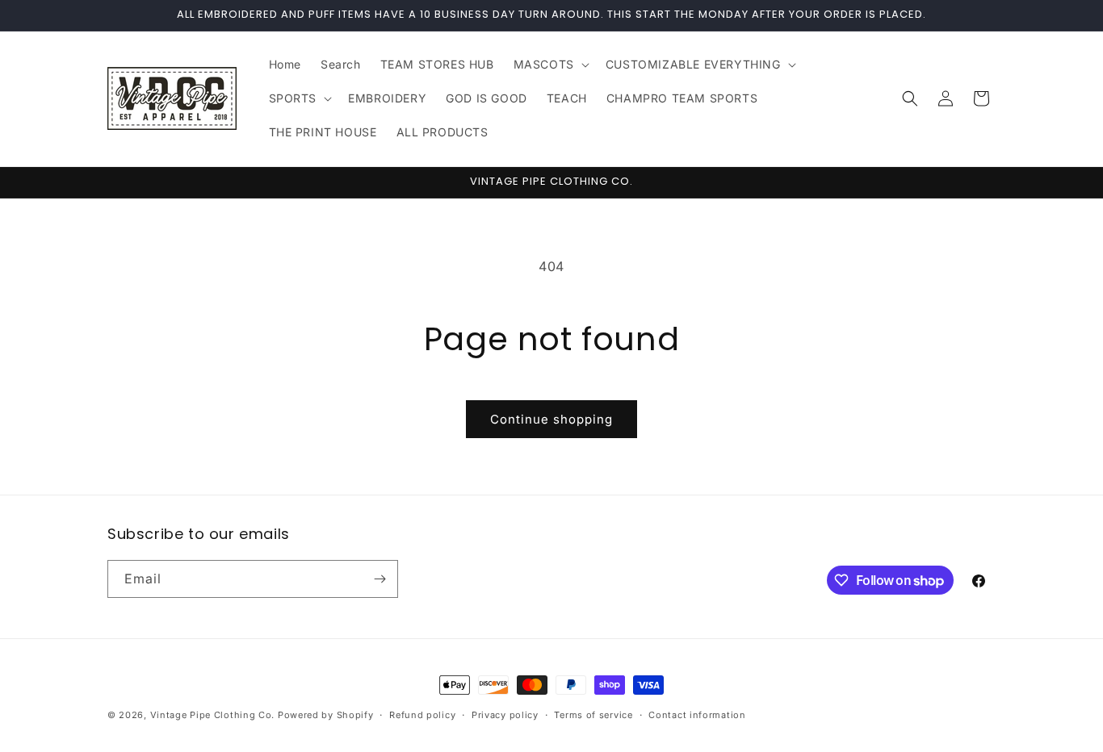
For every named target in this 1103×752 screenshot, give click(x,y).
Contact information (696, 715)
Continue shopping (551, 419)
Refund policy (422, 715)
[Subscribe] (379, 579)
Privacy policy (505, 715)
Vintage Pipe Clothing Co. (212, 715)
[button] (550, 64)
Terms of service (593, 715)
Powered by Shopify (326, 715)
